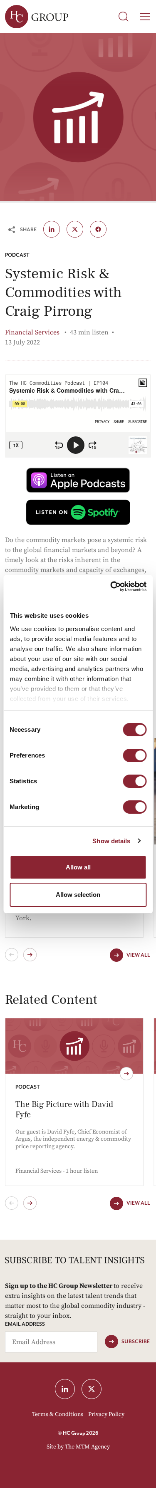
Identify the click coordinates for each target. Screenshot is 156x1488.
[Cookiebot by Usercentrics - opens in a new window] (111, 586)
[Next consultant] (30, 954)
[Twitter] (75, 229)
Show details (111, 840)
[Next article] (30, 1203)
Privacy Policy (106, 1414)
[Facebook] (98, 229)
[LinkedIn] (65, 1389)
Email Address (25, 1324)
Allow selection (78, 894)
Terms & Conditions (57, 1414)
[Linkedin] (51, 229)
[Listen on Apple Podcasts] (78, 480)
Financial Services (32, 332)
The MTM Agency (87, 1447)
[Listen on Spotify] (78, 512)
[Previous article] (11, 1203)
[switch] (134, 755)
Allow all (78, 867)
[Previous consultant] (11, 954)
